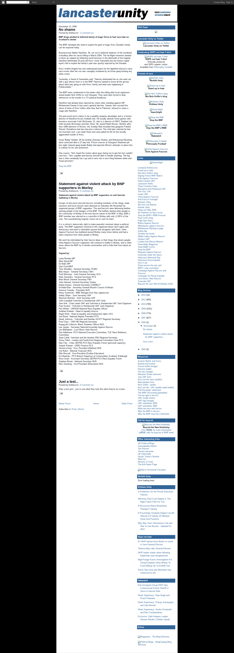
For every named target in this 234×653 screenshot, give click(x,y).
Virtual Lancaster (145, 451)
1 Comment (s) (86, 33)
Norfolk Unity (144, 207)
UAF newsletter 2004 (147, 403)
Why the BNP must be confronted (153, 414)
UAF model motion (146, 398)
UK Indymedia (144, 454)
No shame (67, 30)
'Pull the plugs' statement (149, 390)
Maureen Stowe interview (149, 374)
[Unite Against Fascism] (156, 149)
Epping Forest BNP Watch (150, 176)
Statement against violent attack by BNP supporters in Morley (91, 186)
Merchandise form (146, 382)
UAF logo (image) (146, 401)
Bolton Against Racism (148, 223)
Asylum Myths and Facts (149, 361)
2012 (143, 295)
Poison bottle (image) (147, 366)
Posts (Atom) (78, 409)
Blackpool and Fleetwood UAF (152, 189)
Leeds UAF (143, 194)
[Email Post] (61, 173)
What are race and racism (150, 408)
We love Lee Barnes (147, 204)
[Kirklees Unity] (156, 101)
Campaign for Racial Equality (151, 276)
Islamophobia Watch (147, 446)
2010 (143, 304)
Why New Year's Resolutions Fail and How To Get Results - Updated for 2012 (155, 526)
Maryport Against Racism (149, 252)
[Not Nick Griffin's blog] (156, 94)
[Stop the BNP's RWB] (156, 125)
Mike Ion (142, 459)
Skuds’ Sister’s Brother (148, 456)
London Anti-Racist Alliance (150, 241)
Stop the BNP (65, 166)
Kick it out (142, 263)
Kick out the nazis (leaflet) (150, 379)
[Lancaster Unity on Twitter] (156, 43)
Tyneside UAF (144, 281)
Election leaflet (145, 369)
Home (96, 403)
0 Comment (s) (86, 191)
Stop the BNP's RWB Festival (151, 215)
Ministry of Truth (145, 462)
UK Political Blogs (146, 443)
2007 (143, 318)
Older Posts (127, 403)
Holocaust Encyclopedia (149, 260)
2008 (143, 313)
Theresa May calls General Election (154, 548)
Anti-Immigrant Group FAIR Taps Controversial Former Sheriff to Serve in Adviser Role (153, 588)
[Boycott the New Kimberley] (156, 424)
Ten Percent (143, 448)
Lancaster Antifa (145, 183)
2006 (143, 322)
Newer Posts (65, 403)
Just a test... (68, 382)
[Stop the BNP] (156, 117)
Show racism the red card (149, 265)
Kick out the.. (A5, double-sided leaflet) (156, 387)
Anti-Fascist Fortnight (148, 199)
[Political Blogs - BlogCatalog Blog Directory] (156, 644)
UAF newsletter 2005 (147, 406)
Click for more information (156, 430)
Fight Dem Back (145, 220)
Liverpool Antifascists (148, 168)
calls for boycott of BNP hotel (156, 432)
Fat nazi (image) (145, 372)
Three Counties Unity (147, 186)
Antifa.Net (142, 231)
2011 (143, 299)
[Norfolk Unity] (156, 78)
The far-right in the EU (148, 395)
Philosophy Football (163, 67)
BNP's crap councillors (148, 268)
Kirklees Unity (144, 202)
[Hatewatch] (156, 133)
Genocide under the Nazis (150, 255)
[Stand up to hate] (156, 86)
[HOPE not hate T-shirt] (156, 56)
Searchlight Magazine (148, 244)
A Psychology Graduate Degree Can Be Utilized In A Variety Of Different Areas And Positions (156, 516)
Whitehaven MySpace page (150, 228)
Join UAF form (144, 377)
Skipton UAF (144, 239)
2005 (143, 349)
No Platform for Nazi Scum (150, 212)
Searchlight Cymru (146, 247)
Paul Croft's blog (145, 218)
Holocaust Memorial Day (149, 257)
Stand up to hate (145, 170)
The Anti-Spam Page (147, 464)
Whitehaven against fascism (151, 226)
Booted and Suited (146, 364)
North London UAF (146, 181)
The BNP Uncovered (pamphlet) (152, 393)
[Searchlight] (156, 109)
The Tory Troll (144, 191)
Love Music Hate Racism (149, 278)
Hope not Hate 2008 (147, 210)
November (149, 326)
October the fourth (146, 233)
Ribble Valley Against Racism (151, 236)
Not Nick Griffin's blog (148, 173)
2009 (143, 308)
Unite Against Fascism (148, 197)
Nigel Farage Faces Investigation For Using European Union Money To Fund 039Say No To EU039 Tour (155, 562)
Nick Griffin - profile (147, 385)
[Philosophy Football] (156, 141)
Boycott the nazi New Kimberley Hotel (155, 284)
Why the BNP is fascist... (149, 411)
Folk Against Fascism (148, 178)
